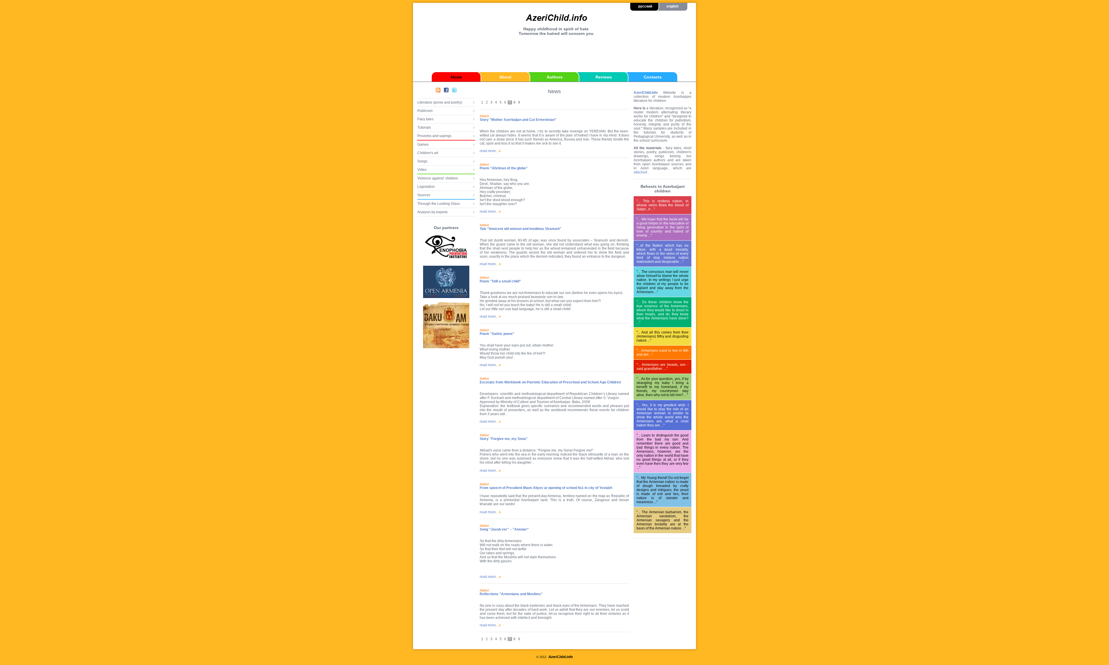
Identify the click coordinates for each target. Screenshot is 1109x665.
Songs (422, 161)
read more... (489, 151)
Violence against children (437, 178)
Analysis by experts (432, 212)
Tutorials (424, 127)
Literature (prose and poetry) (439, 102)
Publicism (425, 111)
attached (641, 172)
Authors (555, 77)
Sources (423, 195)
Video (422, 170)
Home (456, 77)
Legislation (426, 187)
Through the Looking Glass (438, 204)
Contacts (653, 77)
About (505, 77)
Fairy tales (425, 119)
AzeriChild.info (646, 93)
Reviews (604, 77)
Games (423, 145)
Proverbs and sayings (434, 136)
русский (645, 6)
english (672, 6)
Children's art (427, 153)
